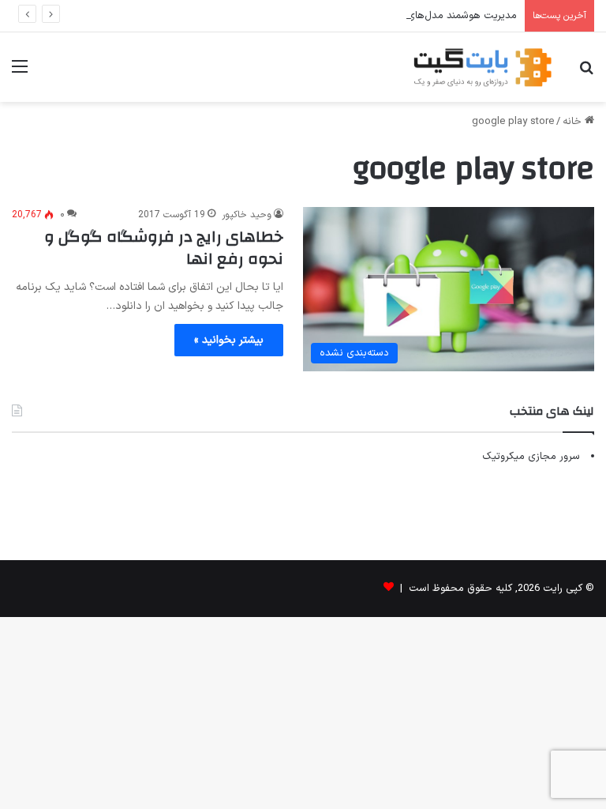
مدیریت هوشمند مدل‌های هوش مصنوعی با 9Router (404, 16)
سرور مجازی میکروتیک (531, 457)
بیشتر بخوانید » (229, 340)
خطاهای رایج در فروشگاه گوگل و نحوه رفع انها (163, 247)
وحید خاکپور (246, 215)
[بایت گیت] (483, 67)
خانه (574, 122)
